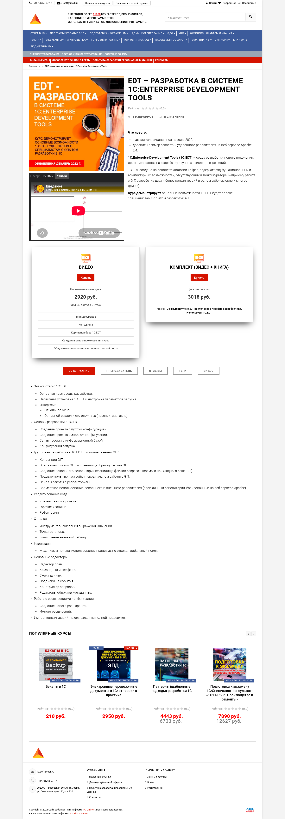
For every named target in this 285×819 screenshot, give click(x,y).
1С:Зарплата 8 (200, 39)
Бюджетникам (41, 46)
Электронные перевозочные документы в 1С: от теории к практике (113, 690)
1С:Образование (78, 813)
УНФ (182, 33)
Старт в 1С (37, 33)
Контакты (95, 797)
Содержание (79, 370)
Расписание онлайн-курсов (132, 3)
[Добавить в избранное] (49, 649)
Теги (183, 370)
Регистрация (154, 787)
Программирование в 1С (67, 33)
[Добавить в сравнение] (61, 649)
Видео (209, 370)
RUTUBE (48, 175)
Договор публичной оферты (105, 782)
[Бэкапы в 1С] (56, 664)
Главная (34, 66)
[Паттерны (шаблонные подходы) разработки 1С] (171, 664)
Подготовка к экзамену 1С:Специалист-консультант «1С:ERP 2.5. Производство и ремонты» (229, 692)
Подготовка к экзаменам (108, 33)
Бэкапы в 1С (56, 686)
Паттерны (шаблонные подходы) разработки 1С (172, 688)
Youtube (62, 175)
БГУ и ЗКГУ (240, 39)
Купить (86, 277)
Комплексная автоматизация (211, 33)
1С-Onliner (89, 809)
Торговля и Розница (105, 39)
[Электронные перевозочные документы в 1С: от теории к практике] (113, 664)
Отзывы (155, 370)
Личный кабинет (157, 776)
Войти (151, 782)
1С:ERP (35, 39)
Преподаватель (119, 370)
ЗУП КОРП (222, 39)
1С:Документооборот (170, 39)
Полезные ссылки (100, 776)
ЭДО (170, 33)
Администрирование (147, 33)
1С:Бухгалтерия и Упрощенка (65, 39)
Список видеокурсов (97, 3)
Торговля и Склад (137, 39)
